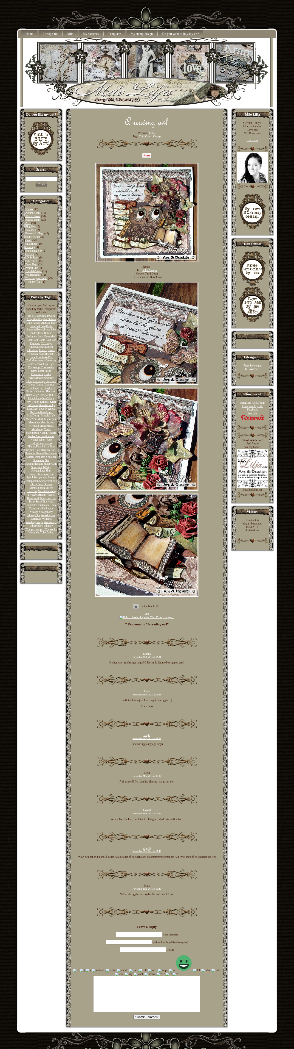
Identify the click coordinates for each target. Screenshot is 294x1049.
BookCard (32, 339)
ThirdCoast (33, 498)
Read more (252, 140)
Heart (54, 391)
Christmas (32, 350)
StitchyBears (37, 484)
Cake (48, 339)
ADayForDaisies (46, 319)
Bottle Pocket (32, 237)
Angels (37, 322)
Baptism (31, 329)
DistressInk (47, 367)
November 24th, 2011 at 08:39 (147, 776)
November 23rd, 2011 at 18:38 (147, 694)
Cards (28, 240)
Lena (147, 691)
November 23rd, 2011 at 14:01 (147, 657)
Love (41, 408)
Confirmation (46, 353)
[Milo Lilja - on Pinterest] (252, 420)
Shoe (34, 467)
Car (54, 339)
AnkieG (146, 810)
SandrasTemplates (35, 456)
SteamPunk (50, 481)
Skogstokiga (38, 470)
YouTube (41, 532)
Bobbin (48, 333)
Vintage (34, 511)
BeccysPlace (43, 329)
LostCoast (32, 408)
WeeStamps (50, 522)
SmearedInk (35, 474)
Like (146, 613)
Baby (54, 322)
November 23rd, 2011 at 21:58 (147, 738)
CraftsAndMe (45, 357)
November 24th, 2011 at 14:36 (147, 813)
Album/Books (33, 212)
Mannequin (50, 419)
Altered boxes (32, 216)
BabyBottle (46, 326)
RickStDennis (42, 450)
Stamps (52, 477)
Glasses (29, 254)
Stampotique (40, 477)
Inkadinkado (35, 398)
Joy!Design (33, 401)
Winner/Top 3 (35, 281)
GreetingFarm (47, 388)
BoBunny (31, 336)
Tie (54, 498)
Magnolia (50, 408)
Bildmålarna (36, 333)
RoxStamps (50, 453)
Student (48, 484)
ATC (28, 223)
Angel (29, 322)
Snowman (48, 474)
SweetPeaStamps (37, 494)
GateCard (51, 381)
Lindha (147, 653)
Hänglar (44, 395)
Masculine (34, 422)
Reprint (30, 450)
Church (43, 350)
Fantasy (49, 377)
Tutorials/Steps (33, 271)
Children (48, 346)
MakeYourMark (34, 419)
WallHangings (33, 274)
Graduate (49, 384)
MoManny (37, 429)
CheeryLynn (36, 346)
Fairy (48, 374)
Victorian (34, 508)
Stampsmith (32, 481)
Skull (48, 470)
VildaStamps (46, 508)
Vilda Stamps (150, 270)
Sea (47, 460)
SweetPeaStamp (47, 491)
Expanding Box (33, 250)
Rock (53, 450)
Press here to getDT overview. (252, 367)
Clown (51, 350)
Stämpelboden (37, 487)
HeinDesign (32, 395)
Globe (31, 384)
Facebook (252, 409)
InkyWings (48, 398)
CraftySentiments (35, 360)
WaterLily (36, 518)
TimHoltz (31, 505)
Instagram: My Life (252, 406)
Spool (29, 477)
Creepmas (50, 360)
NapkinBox (32, 432)
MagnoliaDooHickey (41, 412)
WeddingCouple (34, 522)
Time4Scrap (35, 501)
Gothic (39, 384)
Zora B (147, 848)
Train (53, 505)
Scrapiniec (39, 460)
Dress (34, 370)
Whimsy (48, 525)
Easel (41, 370)
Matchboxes (47, 422)
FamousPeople (36, 377)
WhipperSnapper (34, 529)
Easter (48, 370)
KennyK (44, 401)
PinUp (45, 446)
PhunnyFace (34, 446)
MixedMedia (47, 425)
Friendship (39, 381)
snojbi (147, 735)
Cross (31, 364)
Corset (33, 357)
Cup (45, 364)
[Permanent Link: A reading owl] (147, 126)
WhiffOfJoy (36, 525)
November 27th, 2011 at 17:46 (147, 851)
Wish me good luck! (36, 278)
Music (47, 429)
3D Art (29, 209)
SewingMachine (34, 463)
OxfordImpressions (41, 443)
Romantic (30, 453)
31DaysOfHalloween (43, 315)
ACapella (32, 319)
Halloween (39, 391)
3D (29, 315)
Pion (52, 446)
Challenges (31, 243)
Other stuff (31, 261)
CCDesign (46, 343)
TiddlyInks (45, 498)
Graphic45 (33, 388)
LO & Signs (32, 257)
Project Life (31, 267)
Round (40, 453)
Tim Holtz (48, 501)
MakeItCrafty (48, 415)
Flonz (29, 381)
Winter (53, 529)
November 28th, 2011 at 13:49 (147, 889)
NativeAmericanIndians (41, 436)
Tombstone (43, 505)
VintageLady (46, 511)
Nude (49, 439)
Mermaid (34, 425)
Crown (38, 364)
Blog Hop (30, 226)
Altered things (33, 219)
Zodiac (50, 532)
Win (46, 529)
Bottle (42, 339)
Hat (48, 391)
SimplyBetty (44, 467)
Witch (31, 532)
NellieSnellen (38, 439)
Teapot (50, 494)
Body (41, 336)
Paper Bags (31, 264)
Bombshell (50, 336)
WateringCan (48, 515)
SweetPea (32, 491)
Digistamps (34, 367)
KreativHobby (47, 405)
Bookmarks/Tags (34, 233)
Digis (51, 364)
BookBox (30, 230)
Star (41, 481)
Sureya (49, 487)
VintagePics (33, 515)
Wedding (47, 518)
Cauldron (35, 343)
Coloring (30, 247)
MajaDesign (33, 415)
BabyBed (35, 326)
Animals (45, 322)
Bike (53, 329)
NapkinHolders (48, 432)
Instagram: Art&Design (252, 402)
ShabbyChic (50, 463)
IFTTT (53, 395)
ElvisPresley (38, 374)
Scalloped (51, 456)
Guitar (29, 391)
